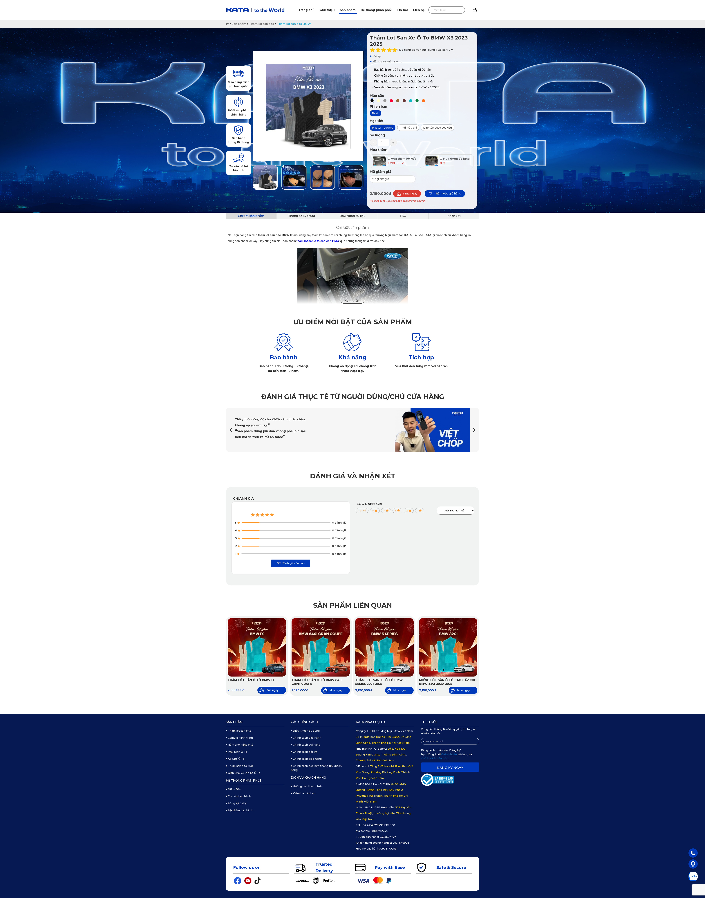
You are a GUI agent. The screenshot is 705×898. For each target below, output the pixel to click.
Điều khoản (449, 754)
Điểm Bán (234, 789)
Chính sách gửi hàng (306, 744)
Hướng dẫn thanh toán (307, 786)
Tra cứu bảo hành (239, 796)
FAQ (403, 216)
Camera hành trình (240, 737)
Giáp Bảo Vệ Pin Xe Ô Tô (243, 773)
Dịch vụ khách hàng (308, 777)
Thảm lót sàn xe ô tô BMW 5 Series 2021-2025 (380, 682)
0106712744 (380, 831)
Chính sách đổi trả (304, 751)
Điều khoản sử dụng (306, 730)
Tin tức (402, 10)
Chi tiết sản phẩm (251, 216)
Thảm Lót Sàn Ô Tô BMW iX (251, 680)
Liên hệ (419, 10)
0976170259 (388, 848)
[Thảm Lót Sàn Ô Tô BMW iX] (257, 647)
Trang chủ (306, 10)
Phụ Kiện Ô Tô (237, 751)
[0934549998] (693, 852)
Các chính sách (304, 722)
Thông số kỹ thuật (301, 216)
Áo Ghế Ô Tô (236, 758)
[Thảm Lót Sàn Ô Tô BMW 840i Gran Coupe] (321, 647)
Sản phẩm (348, 10)
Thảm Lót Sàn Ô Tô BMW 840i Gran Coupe (317, 682)
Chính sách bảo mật (434, 758)
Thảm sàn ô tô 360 (240, 766)
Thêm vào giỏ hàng (447, 193)
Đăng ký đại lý (237, 803)
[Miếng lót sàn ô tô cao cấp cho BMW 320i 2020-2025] (448, 647)
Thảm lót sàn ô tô (261, 24)
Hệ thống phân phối (376, 10)
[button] (474, 430)
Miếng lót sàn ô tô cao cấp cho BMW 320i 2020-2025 (448, 682)
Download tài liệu (352, 216)
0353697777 (387, 837)
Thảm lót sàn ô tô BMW (294, 24)
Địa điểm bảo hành (240, 810)
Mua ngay (410, 193)
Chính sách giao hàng (307, 758)
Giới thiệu (327, 10)
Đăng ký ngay (450, 768)
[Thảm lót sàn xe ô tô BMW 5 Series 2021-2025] (384, 647)
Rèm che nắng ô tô (240, 744)
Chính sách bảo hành (306, 737)
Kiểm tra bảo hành (304, 793)
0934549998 (401, 842)
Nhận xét (454, 216)
